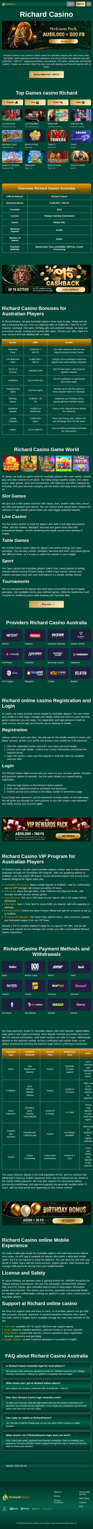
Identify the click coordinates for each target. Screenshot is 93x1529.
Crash (56, 102)
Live (33, 102)
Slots (78, 102)
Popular (10, 102)
